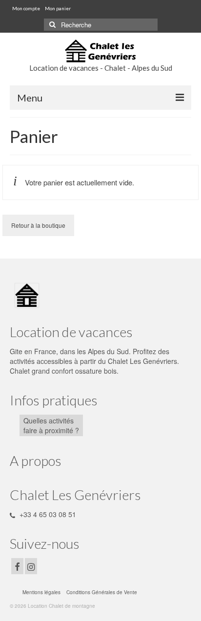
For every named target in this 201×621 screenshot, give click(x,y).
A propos (35, 460)
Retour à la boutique (38, 225)
